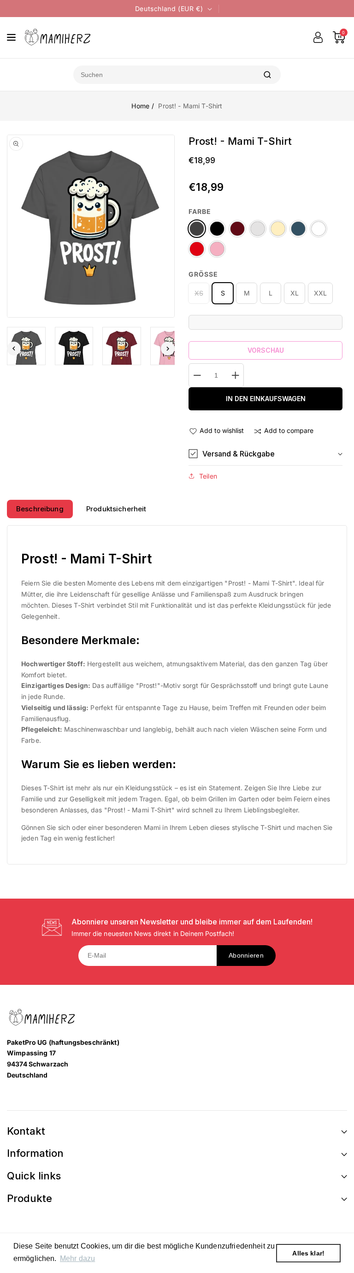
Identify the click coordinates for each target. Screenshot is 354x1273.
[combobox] (164, 74)
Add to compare (288, 430)
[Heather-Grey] (257, 228)
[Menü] (11, 37)
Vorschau (266, 350)
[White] (318, 228)
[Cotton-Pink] (217, 249)
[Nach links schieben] (14, 348)
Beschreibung (40, 508)
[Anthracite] (197, 228)
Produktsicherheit (116, 508)
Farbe (200, 211)
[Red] (197, 249)
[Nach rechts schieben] (168, 348)
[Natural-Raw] (278, 228)
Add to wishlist (222, 430)
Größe (203, 274)
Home (140, 106)
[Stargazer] (298, 228)
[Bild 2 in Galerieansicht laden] (74, 346)
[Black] (217, 228)
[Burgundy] (237, 228)
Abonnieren (246, 955)
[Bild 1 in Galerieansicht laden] (26, 346)
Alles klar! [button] (308, 1253)
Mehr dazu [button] (77, 1258)
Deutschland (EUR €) (169, 8)
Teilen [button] (208, 476)
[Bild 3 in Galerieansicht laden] (122, 346)
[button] (265, 454)
